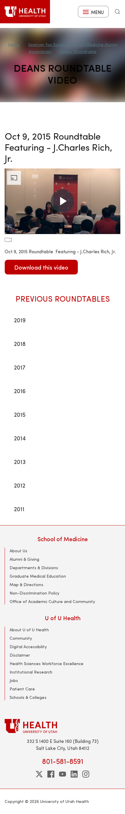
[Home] (25, 11)
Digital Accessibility (28, 646)
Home (14, 44)
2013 (20, 461)
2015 (20, 414)
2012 (19, 485)
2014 (20, 438)
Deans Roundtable (78, 51)
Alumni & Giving (24, 559)
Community (21, 638)
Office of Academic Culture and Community (52, 601)
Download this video (41, 267)
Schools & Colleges (28, 697)
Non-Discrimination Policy (34, 593)
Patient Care (22, 689)
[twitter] (39, 774)
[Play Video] (62, 201)
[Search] (117, 12)
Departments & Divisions (34, 567)
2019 (20, 320)
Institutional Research (31, 672)
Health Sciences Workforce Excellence (46, 663)
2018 (20, 343)
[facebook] (50, 774)
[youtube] (62, 774)
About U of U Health (29, 629)
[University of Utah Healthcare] (62, 726)
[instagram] (85, 774)
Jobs (14, 680)
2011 (19, 509)
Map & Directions (26, 584)
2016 (20, 391)
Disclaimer (20, 655)
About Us (18, 550)
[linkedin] (74, 774)
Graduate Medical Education (38, 576)
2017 (20, 367)
